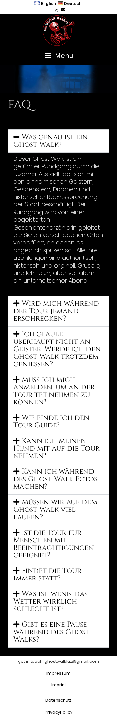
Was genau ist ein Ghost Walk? (50, 140)
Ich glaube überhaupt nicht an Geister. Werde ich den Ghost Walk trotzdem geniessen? (57, 349)
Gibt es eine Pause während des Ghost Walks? (51, 632)
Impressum (58, 673)
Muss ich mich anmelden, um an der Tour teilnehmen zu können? (54, 391)
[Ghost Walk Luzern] (58, 29)
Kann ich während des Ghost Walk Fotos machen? (55, 479)
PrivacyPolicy (58, 712)
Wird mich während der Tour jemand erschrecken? (56, 311)
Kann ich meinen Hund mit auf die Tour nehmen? (56, 448)
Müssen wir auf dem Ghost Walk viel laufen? (55, 509)
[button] (58, 141)
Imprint (58, 685)
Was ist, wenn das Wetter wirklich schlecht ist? (50, 601)
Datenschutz (59, 700)
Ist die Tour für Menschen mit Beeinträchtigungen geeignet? (53, 544)
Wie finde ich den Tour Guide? (51, 421)
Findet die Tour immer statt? (47, 574)
